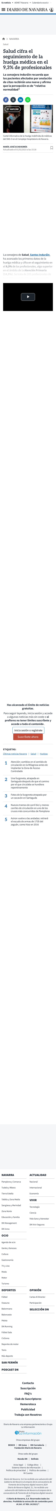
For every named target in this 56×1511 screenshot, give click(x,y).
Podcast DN (10, 1370)
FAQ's (28, 1393)
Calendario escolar (40, 2)
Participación (36, 1302)
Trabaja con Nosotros (28, 1415)
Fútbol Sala (7, 1332)
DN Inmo (5, 1228)
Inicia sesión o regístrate (28, 730)
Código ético (33, 1464)
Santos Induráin (40, 254)
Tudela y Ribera (9, 1187)
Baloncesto (7, 1314)
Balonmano (7, 1308)
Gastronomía (7, 1260)
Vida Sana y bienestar (39, 1218)
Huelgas (44, 753)
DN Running (7, 1326)
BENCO (11, 1445)
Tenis (4, 1350)
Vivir (33, 1200)
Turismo (5, 1283)
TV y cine (5, 1265)
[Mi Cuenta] (51, 10)
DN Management (9, 1223)
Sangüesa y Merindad (11, 1205)
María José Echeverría (15, 146)
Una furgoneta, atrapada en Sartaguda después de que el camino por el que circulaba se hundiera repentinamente (30, 783)
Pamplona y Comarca (11, 1181)
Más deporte (7, 1355)
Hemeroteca (28, 1404)
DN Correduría (37, 1445)
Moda (4, 1271)
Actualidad (38, 1175)
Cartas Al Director (37, 1296)
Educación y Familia (11, 1217)
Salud (33, 753)
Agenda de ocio (8, 1242)
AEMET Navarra (21, 2)
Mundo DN (22, 1458)
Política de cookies (37, 1470)
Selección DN (39, 1309)
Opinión (35, 1290)
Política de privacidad (16, 1470)
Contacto (28, 1383)
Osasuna (5, 1302)
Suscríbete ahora (28, 737)
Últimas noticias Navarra (15, 753)
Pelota (4, 1320)
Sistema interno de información (26, 1467)
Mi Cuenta (28, 1473)
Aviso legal (18, 1464)
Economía (34, 1193)
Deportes (9, 1290)
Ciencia (33, 1212)
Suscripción (28, 1388)
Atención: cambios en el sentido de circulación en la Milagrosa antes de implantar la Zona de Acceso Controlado (29, 766)
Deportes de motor (10, 1344)
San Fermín (10, 1362)
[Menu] (3, 10)
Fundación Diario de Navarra (28, 1447)
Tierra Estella (7, 1193)
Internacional (36, 1187)
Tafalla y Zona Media (11, 1199)
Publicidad (28, 1409)
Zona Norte (7, 1211)
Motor (4, 1277)
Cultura (5, 1254)
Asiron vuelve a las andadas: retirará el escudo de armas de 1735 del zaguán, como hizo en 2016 (29, 821)
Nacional (34, 1181)
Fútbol (4, 1296)
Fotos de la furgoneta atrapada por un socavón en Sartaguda (29, 796)
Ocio (5, 1235)
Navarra (14, 39)
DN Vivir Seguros (37, 1224)
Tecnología (35, 1206)
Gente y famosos (9, 1248)
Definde (34, 1458)
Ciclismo (5, 1338)
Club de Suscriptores (28, 1399)
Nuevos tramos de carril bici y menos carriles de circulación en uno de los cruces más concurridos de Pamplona (30, 808)
